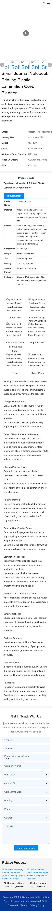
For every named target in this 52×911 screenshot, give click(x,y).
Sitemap (23, 905)
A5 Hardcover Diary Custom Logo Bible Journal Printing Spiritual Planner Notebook (14, 885)
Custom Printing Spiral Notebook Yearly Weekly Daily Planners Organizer (38, 885)
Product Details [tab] (26, 177)
